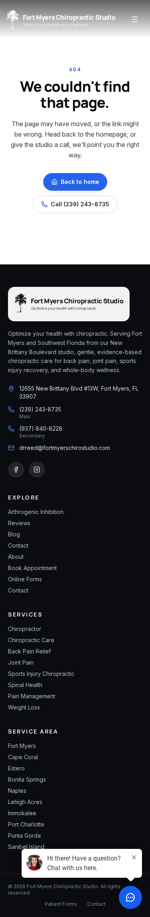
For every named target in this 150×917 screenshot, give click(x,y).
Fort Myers (22, 745)
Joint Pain (21, 662)
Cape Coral (23, 757)
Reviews (19, 523)
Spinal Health (25, 684)
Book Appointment (32, 567)
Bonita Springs (27, 779)
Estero (16, 768)
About (16, 556)
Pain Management (31, 696)
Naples (17, 790)
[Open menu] (135, 19)
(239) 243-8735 (40, 409)
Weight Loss (24, 707)
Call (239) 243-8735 (80, 204)
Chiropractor (24, 628)
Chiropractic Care (31, 640)
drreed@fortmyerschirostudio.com (64, 447)
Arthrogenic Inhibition (36, 511)
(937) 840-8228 (40, 428)
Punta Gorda (24, 835)
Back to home (80, 181)
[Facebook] (16, 470)
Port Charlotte (26, 824)
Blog (14, 534)
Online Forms (25, 579)
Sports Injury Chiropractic (41, 673)
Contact (18, 545)
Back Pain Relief (29, 651)
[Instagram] (37, 470)
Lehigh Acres (25, 801)
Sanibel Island (26, 846)
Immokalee (22, 813)
